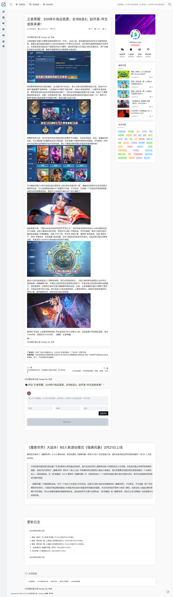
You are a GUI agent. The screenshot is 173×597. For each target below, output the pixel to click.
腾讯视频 (149, 143)
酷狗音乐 (139, 158)
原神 (129, 154)
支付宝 (120, 139)
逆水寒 (150, 147)
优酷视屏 (131, 158)
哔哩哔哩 (142, 139)
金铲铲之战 (148, 150)
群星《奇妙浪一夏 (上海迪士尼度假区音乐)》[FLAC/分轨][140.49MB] (57, 544)
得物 (119, 143)
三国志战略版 (122, 150)
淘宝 (126, 139)
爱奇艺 (120, 147)
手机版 (51, 593)
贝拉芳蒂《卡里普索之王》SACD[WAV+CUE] (141, 112)
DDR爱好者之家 (43, 581)
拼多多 (150, 135)
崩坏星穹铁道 (122, 158)
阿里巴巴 (126, 143)
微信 (150, 131)
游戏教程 (32, 29)
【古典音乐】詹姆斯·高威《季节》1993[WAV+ (140, 102)
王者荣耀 (134, 143)
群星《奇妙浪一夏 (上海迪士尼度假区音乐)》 (141, 82)
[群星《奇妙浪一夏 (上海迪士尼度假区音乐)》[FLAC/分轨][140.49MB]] (123, 94)
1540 (98, 29)
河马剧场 (131, 131)
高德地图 (121, 135)
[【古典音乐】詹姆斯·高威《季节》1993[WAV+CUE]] (123, 104)
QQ (136, 139)
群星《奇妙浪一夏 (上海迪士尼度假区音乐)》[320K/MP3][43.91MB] (57, 541)
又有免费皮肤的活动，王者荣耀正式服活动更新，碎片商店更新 (46, 371)
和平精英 (142, 143)
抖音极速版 (121, 131)
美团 (139, 135)
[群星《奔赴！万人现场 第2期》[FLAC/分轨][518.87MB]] (123, 74)
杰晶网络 (32, 581)
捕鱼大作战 (121, 154)
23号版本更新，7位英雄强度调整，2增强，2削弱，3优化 (90, 371)
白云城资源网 (76, 581)
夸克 (135, 135)
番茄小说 (149, 139)
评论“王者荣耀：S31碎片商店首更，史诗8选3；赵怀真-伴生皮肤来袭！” (66, 384)
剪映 (144, 135)
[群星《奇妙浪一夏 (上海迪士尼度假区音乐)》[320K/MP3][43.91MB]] (123, 84)
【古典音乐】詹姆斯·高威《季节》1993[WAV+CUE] (51, 547)
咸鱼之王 (140, 147)
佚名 (54, 29)
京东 (138, 131)
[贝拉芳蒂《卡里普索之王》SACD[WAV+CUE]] (123, 114)
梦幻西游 (136, 150)
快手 (131, 139)
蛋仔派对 (147, 158)
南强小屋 (54, 581)
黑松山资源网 (64, 581)
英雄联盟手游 (138, 154)
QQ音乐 (129, 147)
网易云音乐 (148, 154)
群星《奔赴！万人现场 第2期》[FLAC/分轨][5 (141, 73)
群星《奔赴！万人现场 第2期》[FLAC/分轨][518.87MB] (52, 537)
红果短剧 (129, 135)
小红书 (144, 131)
